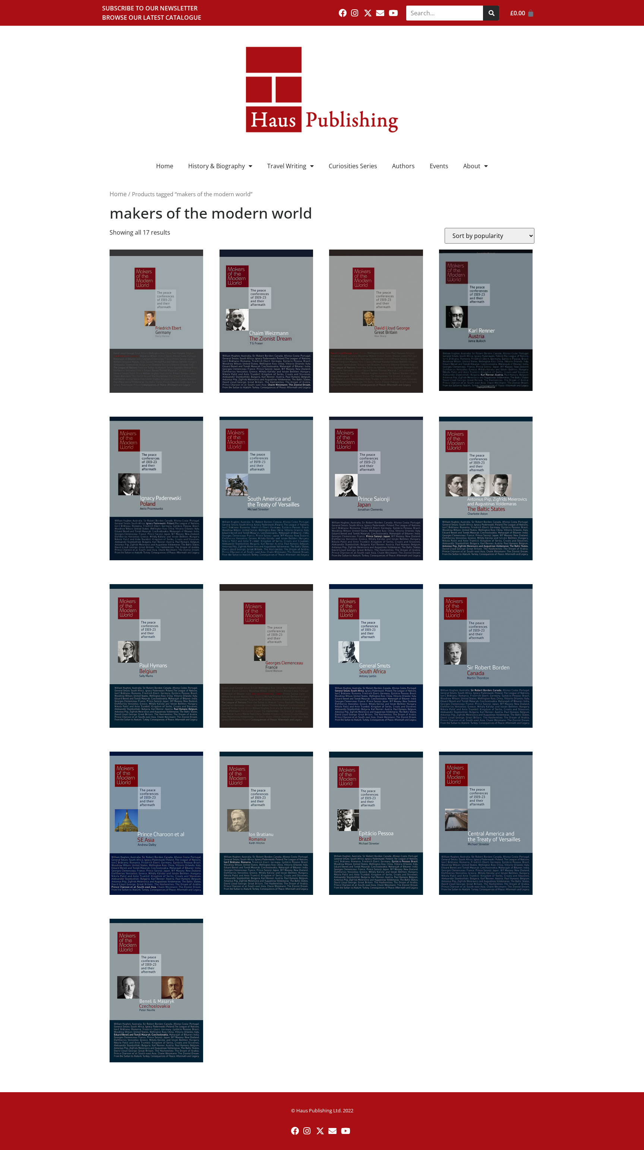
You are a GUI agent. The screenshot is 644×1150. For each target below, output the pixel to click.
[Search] (491, 13)
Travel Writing (286, 166)
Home (164, 166)
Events (439, 166)
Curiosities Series (353, 166)
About (471, 166)
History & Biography (216, 166)
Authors (403, 166)
